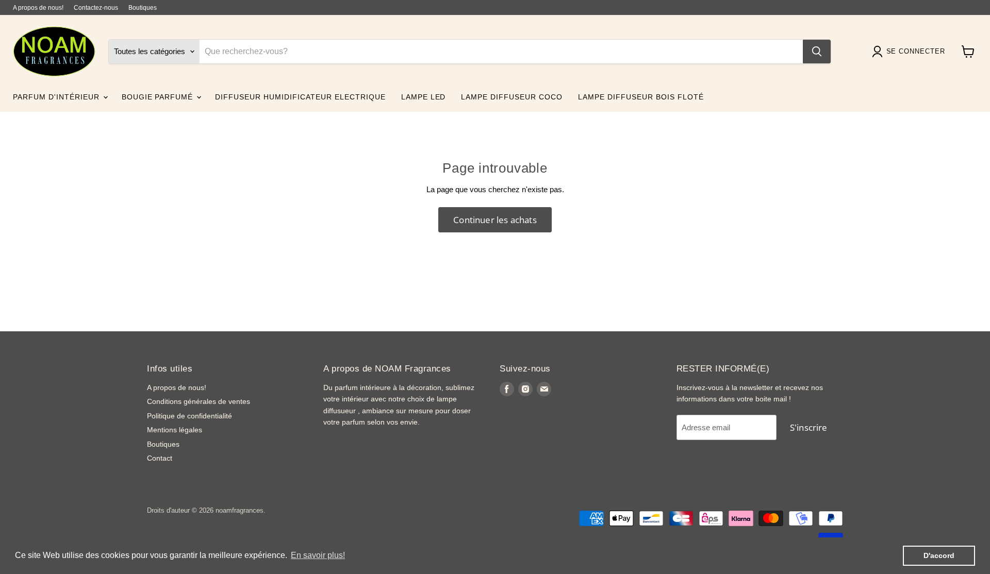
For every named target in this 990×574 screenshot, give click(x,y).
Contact (159, 458)
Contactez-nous (96, 7)
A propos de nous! (38, 7)
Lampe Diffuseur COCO (512, 97)
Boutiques (142, 7)
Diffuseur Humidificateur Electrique (300, 97)
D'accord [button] (938, 555)
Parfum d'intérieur (57, 97)
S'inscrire (809, 427)
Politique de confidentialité (189, 416)
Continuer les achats (494, 220)
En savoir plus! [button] (318, 555)
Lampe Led (423, 97)
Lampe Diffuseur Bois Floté (640, 97)
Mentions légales (174, 430)
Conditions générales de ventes (198, 401)
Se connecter (915, 52)
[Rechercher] (817, 51)
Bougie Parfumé (159, 97)
